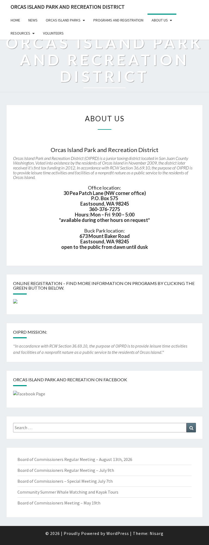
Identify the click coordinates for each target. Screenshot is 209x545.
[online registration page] (15, 303)
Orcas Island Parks (63, 20)
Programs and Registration (118, 20)
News (33, 20)
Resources (20, 33)
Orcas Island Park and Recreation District (68, 6)
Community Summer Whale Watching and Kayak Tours (67, 492)
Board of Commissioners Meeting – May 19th (58, 503)
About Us (160, 20)
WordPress (117, 533)
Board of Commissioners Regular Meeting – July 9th (65, 470)
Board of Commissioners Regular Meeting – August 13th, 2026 (74, 459)
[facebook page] (29, 395)
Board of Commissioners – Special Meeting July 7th (65, 481)
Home (15, 20)
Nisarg (157, 533)
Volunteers (53, 33)
